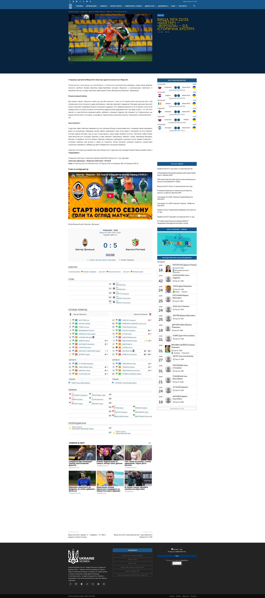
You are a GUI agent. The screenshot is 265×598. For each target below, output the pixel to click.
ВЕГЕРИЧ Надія (84, 354)
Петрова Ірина (138, 272)
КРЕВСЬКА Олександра (87, 334)
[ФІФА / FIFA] (132, 563)
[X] (83, 1)
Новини (178, 596)
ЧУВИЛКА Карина (128, 367)
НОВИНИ (103, 6)
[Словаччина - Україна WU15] (177, 87)
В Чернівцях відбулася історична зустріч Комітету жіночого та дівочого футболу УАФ (174, 192)
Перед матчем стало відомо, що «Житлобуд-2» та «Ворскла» (91, 85)
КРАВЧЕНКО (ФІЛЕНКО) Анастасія (134, 323)
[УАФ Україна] (132, 555)
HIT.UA (174, 562)
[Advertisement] (110, 512)
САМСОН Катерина (129, 320)
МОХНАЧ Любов (84, 323)
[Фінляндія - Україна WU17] (177, 112)
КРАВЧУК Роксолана (123, 298)
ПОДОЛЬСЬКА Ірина (129, 327)
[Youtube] (87, 1)
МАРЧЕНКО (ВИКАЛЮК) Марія (89, 351)
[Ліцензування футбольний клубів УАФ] (132, 575)
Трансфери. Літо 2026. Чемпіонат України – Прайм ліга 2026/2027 (176, 204)
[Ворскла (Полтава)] (135, 245)
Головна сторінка (73, 11)
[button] (194, 6)
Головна (171, 596)
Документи (186, 596)
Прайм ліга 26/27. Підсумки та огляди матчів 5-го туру (175, 217)
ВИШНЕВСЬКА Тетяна (86, 330)
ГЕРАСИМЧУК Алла (129, 364)
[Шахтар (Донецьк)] (85, 245)
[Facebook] (69, 1)
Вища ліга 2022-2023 (108, 232)
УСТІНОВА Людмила (86, 364)
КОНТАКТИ (183, 6)
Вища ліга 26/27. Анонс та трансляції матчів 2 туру (174, 186)
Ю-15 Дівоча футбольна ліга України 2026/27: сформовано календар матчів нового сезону (173, 222)
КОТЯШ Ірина (127, 334)
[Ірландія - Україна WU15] (177, 104)
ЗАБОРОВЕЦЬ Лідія (85, 367)
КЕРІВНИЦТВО (91, 6)
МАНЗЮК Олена (84, 370)
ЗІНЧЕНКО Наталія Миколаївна (126, 383)
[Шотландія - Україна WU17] (177, 128)
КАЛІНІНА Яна (121, 285)
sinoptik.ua (184, 560)
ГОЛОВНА (79, 6)
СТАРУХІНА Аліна (85, 347)
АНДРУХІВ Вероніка (129, 337)
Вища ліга (84, 11)
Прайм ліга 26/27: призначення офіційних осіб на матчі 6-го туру (176, 211)
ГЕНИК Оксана (84, 327)
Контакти (194, 596)
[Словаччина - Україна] (177, 120)
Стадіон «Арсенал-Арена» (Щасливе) (102, 260)
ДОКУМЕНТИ (163, 6)
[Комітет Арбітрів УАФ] (132, 571)
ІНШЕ (173, 6)
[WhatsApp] (117, 68)
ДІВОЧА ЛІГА (150, 6)
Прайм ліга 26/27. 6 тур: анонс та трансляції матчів (174, 169)
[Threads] (90, 1)
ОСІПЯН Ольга (127, 347)
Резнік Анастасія (114, 272)
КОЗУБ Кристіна (84, 374)
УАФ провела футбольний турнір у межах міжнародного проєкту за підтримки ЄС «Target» (176, 180)
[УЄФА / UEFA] (132, 559)
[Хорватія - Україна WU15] (177, 95)
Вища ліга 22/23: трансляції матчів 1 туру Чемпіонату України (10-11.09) (133, 536)
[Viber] (113, 68)
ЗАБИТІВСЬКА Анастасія (131, 370)
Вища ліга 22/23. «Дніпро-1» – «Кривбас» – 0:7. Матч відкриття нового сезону (87, 536)
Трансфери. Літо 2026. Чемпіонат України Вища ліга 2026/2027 (175, 198)
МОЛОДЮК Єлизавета (87, 344)
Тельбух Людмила (89, 272)
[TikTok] (80, 1)
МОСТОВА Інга (84, 320)
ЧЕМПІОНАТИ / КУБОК (133, 6)
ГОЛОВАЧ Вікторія (85, 337)
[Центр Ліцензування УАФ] (132, 567)
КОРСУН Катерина (122, 294)
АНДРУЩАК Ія (127, 344)
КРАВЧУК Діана (84, 341)
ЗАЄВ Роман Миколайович (80, 383)
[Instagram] (73, 1)
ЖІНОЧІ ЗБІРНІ (115, 6)
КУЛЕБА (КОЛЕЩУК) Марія (131, 374)
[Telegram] (76, 1)
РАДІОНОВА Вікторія (129, 341)
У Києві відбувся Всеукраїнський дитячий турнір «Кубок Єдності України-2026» (176, 174)
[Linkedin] (122, 68)
